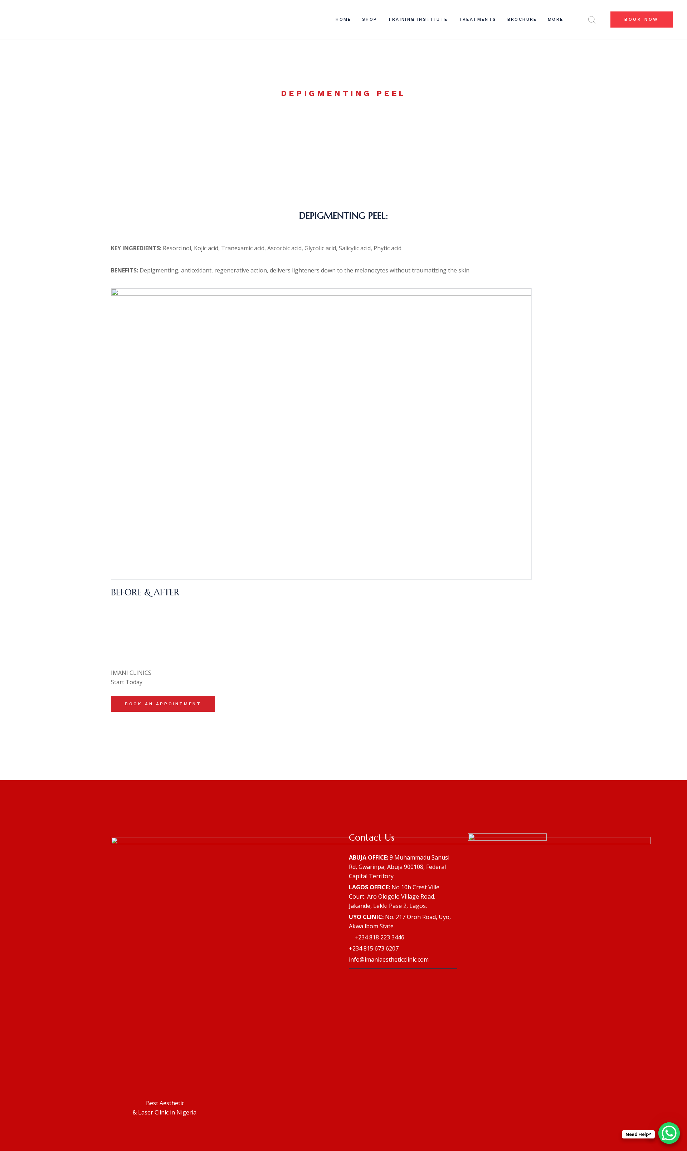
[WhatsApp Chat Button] (669, 1133)
